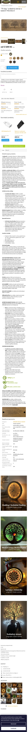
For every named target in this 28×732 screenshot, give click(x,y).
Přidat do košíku (13, 67)
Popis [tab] (3, 150)
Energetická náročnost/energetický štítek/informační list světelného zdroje (13, 651)
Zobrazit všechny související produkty (14, 146)
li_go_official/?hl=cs (7, 675)
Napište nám (3, 649)
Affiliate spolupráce (5, 659)
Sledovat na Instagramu (13, 706)
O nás (2, 647)
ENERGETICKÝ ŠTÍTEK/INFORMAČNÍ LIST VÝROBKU (13, 268)
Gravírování (15, 405)
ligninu (19, 353)
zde (18, 720)
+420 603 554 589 (6, 669)
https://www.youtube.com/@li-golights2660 (12, 677)
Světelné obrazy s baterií (19, 422)
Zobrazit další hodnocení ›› (21, 114)
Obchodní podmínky (5, 654)
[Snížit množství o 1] (6, 68)
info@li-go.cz (5, 667)
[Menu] (24, 1)
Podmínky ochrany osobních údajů (8, 656)
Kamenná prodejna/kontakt (6, 645)
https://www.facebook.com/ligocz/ (10, 673)
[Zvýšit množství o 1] (6, 67)
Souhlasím (13, 728)
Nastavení (13, 724)
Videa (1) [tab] (7, 150)
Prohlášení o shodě (5, 657)
